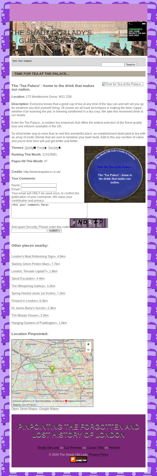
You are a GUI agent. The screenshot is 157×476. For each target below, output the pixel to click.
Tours (20, 61)
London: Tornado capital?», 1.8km (34, 271)
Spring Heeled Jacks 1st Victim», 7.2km (38, 293)
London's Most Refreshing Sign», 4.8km (38, 256)
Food (40, 147)
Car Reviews (73, 447)
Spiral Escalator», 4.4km (28, 278)
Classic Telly (95, 447)
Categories (28, 61)
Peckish (114, 447)
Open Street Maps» (24, 408)
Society (53, 147)
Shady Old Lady (48, 447)
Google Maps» (49, 408)
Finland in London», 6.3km (29, 300)
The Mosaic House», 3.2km (30, 315)
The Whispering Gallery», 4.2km (33, 286)
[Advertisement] (79, 12)
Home (15, 61)
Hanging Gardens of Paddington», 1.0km (39, 323)
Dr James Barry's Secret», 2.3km (33, 308)
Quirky (29, 147)
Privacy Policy (98, 454)
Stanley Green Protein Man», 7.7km (35, 264)
